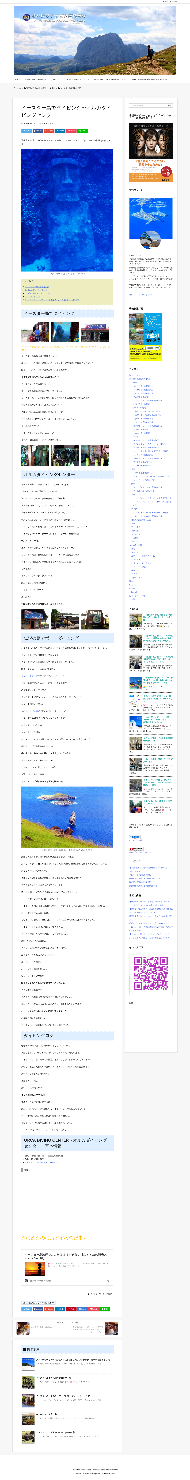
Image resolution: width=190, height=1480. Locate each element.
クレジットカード (29, 676)
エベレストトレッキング (141, 563)
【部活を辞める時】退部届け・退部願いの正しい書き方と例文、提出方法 (158, 617)
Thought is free (109, 1474)
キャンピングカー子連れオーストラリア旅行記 (152, 498)
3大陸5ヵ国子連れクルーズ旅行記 (147, 411)
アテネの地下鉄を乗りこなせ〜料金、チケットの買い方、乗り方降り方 (157, 698)
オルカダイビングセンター (37, 290)
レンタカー (135, 559)
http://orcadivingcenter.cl (47, 1162)
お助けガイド (134, 871)
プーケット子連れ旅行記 (143, 390)
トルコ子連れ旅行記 (141, 433)
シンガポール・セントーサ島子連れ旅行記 (150, 512)
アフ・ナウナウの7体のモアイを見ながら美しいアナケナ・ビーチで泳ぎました (73, 1359)
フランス (135, 552)
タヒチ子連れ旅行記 (141, 386)
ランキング (135, 534)
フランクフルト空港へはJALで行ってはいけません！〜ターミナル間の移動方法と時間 (157, 782)
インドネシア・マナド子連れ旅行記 (147, 400)
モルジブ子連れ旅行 (141, 397)
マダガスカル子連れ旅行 (143, 418)
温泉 (131, 581)
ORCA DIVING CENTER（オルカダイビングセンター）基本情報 (52, 300)
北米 (133, 469)
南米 (53, 88)
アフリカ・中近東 (138, 408)
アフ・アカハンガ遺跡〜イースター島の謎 (55, 1432)
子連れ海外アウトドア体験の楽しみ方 (144, 878)
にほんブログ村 (135, 840)
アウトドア (135, 527)
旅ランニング (134, 375)
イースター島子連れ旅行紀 (71, 88)
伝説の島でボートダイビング (38, 293)
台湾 (133, 549)
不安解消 (135, 538)
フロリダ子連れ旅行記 (142, 473)
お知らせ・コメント (137, 596)
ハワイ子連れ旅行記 (141, 404)
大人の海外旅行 (135, 545)
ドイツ (134, 574)
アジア (134, 509)
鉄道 (133, 570)
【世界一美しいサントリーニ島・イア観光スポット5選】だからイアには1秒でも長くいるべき (158, 719)
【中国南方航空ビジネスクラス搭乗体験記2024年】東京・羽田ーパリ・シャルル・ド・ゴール (158, 659)
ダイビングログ (32, 296)
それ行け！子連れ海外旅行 (140, 875)
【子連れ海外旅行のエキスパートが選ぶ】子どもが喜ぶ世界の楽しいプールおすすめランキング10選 (158, 680)
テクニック (135, 541)
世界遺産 (135, 530)
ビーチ (134, 382)
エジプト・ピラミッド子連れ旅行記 (147, 426)
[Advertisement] (151, 1023)
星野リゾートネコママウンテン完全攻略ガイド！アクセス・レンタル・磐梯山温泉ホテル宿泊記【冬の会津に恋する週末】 (151, 927)
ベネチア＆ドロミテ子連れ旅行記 (147, 447)
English (134, 592)
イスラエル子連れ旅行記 (143, 422)
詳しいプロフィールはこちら (141, 294)
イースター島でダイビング (37, 287)
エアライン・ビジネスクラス (143, 556)
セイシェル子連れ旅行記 (143, 393)
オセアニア (135, 494)
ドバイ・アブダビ (138, 567)
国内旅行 (132, 588)
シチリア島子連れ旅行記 (143, 455)
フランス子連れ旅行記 (142, 462)
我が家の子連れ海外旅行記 (36, 88)
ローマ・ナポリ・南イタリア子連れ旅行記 (150, 451)
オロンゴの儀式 (32, 711)
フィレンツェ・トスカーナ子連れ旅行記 (149, 444)
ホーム (18, 88)
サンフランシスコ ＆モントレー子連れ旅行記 (151, 476)
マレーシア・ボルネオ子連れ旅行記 (147, 516)
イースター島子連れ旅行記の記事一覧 (53, 1378)
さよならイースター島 (46, 1414)
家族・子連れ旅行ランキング (140, 852)
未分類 (132, 599)
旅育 (133, 523)
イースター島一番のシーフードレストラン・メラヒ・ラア (63, 1396)
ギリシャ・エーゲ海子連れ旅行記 (147, 440)
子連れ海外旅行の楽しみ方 (140, 520)
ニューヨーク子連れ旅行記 (144, 480)
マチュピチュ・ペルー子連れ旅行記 (147, 487)
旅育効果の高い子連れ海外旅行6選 (143, 886)
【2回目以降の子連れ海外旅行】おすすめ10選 (148, 868)
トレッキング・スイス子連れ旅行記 (147, 458)
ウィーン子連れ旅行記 (142, 465)
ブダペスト (135, 577)
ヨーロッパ (135, 437)
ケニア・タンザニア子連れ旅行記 (147, 415)
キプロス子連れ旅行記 (142, 429)
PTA (131, 585)
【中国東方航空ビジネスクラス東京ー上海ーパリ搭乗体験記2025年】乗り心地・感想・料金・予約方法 (158, 638)
